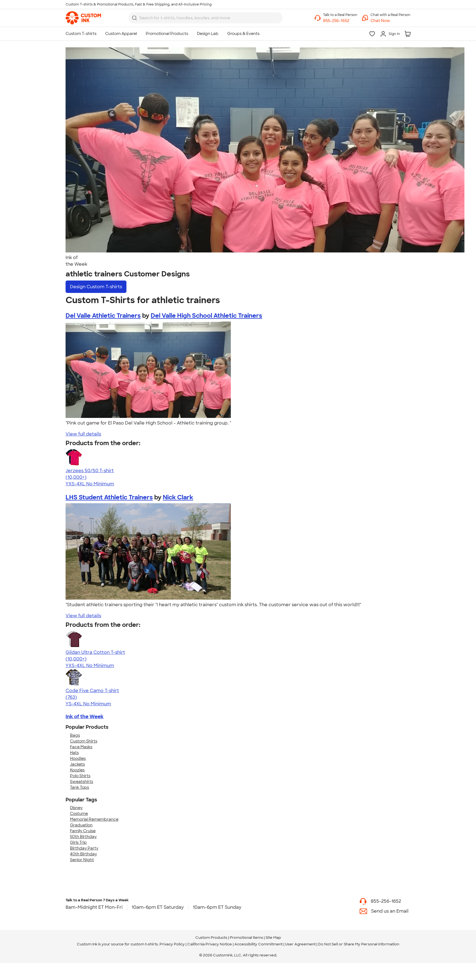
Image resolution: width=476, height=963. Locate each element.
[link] (83, 18)
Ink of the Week (85, 716)
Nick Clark (178, 497)
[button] (390, 21)
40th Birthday (83, 854)
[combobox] (205, 17)
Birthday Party (84, 848)
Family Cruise (83, 830)
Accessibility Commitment (258, 944)
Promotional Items (246, 937)
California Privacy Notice (209, 944)
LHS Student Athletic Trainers (109, 497)
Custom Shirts (83, 741)
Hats (74, 752)
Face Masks (81, 746)
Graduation (81, 825)
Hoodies (78, 758)
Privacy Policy (172, 944)
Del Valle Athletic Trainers (103, 316)
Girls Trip (78, 842)
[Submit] (134, 17)
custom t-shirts (144, 944)
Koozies (77, 770)
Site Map (273, 937)
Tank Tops (79, 787)
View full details (83, 434)
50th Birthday (83, 836)
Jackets (77, 764)
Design (96, 287)
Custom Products (211, 937)
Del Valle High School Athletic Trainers (206, 316)
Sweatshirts (81, 781)
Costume (79, 813)
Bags (75, 735)
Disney (76, 807)
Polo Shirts (80, 775)
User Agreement (300, 944)
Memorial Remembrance (94, 819)
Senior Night (82, 859)
